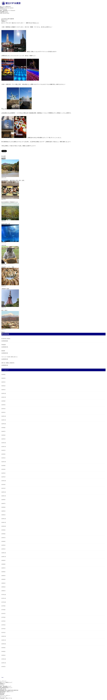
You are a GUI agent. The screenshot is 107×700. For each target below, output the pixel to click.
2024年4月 (3, 435)
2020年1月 (3, 514)
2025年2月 (3, 408)
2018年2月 (3, 586)
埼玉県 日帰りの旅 (5, 223)
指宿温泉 (3, 350)
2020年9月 (3, 499)
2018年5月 (3, 575)
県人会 (3, 332)
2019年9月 (3, 530)
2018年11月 (3, 556)
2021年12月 (3, 480)
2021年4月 (3, 484)
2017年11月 (3, 598)
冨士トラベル (9, 698)
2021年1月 (3, 488)
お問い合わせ (4, 13)
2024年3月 (3, 438)
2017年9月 (3, 605)
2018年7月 (3, 568)
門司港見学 (3, 344)
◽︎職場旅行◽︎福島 (5, 288)
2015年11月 (3, 662)
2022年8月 (3, 465)
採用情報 (2, 694)
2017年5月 (3, 621)
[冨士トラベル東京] (11, 5)
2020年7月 (3, 503)
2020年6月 (3, 507)
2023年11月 (3, 446)
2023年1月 (3, 457)
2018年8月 (3, 564)
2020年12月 (3, 492)
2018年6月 (3, 571)
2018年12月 (3, 552)
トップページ (3, 681)
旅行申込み (2, 692)
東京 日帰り (4, 310)
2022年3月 (3, 473)
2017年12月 (3, 594)
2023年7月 (3, 450)
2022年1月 (3, 476)
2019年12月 (3, 518)
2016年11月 (3, 640)
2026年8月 (3, 374)
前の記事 (3, 156)
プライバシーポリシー (5, 695)
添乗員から (6, 7)
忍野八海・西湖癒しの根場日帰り (8, 362)
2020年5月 (3, 511)
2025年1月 (3, 412)
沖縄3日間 (3, 245)
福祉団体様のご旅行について (6, 691)
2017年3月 (3, 624)
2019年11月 (3, 522)
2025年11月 (3, 397)
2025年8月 (3, 401)
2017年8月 (3, 609)
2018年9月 (3, 560)
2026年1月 (3, 389)
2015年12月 (3, 659)
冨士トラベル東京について (6, 682)
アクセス (3, 9)
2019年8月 (3, 533)
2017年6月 (3, 617)
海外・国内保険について (7, 10)
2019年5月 (3, 545)
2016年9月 (3, 647)
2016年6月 (3, 651)
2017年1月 (3, 632)
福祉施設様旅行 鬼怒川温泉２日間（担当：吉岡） (13, 180)
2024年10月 (3, 423)
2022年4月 (3, 469)
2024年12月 (3, 416)
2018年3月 (3, 583)
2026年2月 (3, 385)
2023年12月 (3, 442)
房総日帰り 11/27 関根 (7, 267)
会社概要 (4, 11)
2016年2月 (3, 655)
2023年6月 (3, 454)
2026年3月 (3, 382)
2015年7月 (3, 666)
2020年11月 (3, 495)
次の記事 (3, 157)
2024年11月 (3, 420)
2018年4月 (3, 579)
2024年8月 (3, 427)
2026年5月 (3, 378)
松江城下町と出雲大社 (5, 338)
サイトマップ (3, 696)
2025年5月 (3, 404)
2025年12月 (3, 393)
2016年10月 (3, 643)
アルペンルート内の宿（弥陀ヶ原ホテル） (9, 356)
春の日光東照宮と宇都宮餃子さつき (9, 202)
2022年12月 (3, 461)
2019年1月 (3, 549)
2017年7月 (3, 613)
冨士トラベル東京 (5, 6)
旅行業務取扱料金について (6, 687)
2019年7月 (3, 537)
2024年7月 (3, 431)
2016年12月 (3, 636)
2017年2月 (3, 628)
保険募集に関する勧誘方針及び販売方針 (9, 690)
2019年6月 (3, 541)
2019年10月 (3, 526)
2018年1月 (3, 590)
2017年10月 (3, 602)
